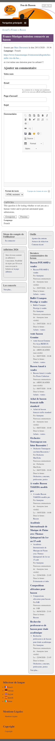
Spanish (10, 698)
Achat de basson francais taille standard (38, 402)
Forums (14, 29)
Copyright (8, 731)
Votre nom (9, 73)
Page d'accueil (11, 95)
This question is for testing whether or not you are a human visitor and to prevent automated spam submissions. (26, 207)
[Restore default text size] (46, 7)
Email (6, 82)
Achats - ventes (39, 294)
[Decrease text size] (43, 7)
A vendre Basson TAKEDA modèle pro (39, 487)
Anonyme (40, 275)
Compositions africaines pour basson (37, 589)
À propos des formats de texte (37, 191)
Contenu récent (38, 244)
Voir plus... (8, 289)
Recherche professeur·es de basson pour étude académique (42, 639)
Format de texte (12, 191)
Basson (23, 29)
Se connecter (10, 240)
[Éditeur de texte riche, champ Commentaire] (27, 167)
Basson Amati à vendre (42, 373)
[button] (25, 115)
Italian (9, 701)
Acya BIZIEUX (42, 343)
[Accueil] (10, 16)
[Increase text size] (50, 7)
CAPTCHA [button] (9, 202)
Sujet (6, 104)
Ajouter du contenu (39, 238)
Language (8, 220)
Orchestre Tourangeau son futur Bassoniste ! (39, 441)
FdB (37, 602)
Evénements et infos (41, 581)
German (10, 691)
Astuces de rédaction (40, 241)
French (10, 687)
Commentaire (10, 113)
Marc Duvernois (21, 47)
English (10, 694)
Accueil (5, 29)
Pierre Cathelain (42, 376)
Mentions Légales (11, 716)
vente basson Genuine (41, 340)
